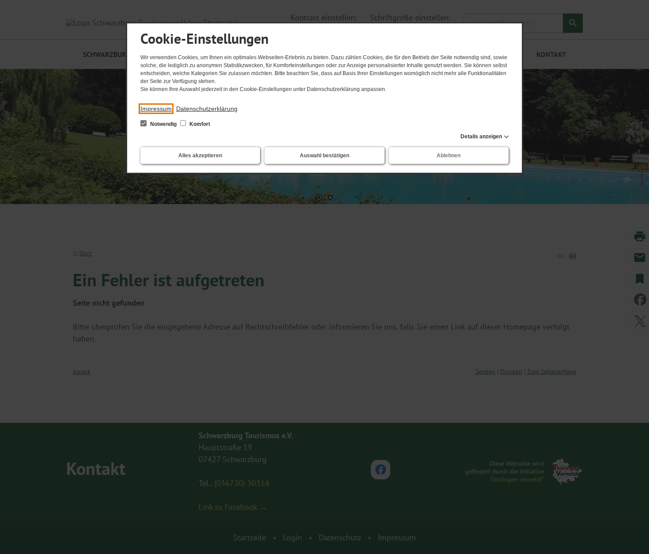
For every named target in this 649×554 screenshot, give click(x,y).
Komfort (199, 124)
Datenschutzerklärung (207, 108)
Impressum (156, 108)
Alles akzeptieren (200, 155)
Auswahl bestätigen (324, 155)
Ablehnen (448, 155)
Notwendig (163, 124)
